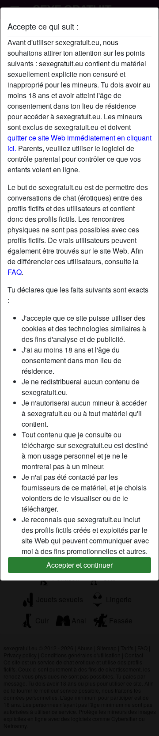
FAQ (15, 272)
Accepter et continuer (79, 565)
